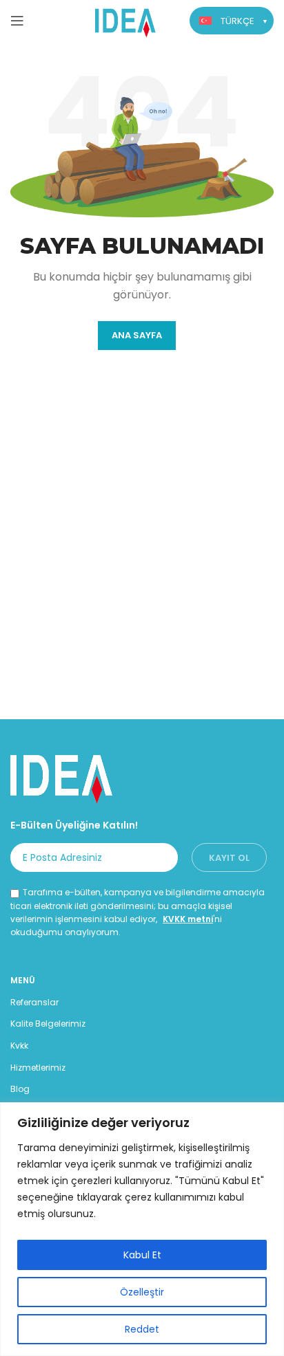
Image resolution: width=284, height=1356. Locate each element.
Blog (20, 1089)
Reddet (142, 1329)
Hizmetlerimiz (37, 1067)
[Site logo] (125, 19)
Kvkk (19, 1045)
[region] (142, 1229)
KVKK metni (188, 919)
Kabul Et (142, 1255)
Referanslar (34, 1002)
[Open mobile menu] (17, 20)
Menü (22, 980)
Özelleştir (142, 1292)
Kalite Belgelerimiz (47, 1023)
